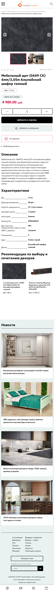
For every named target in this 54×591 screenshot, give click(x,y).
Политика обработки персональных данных (27, 579)
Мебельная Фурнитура (14, 11)
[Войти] (7, 588)
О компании (17, 537)
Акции (28, 545)
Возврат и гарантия (33, 537)
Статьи (28, 543)
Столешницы (26, 11)
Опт (14, 543)
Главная (3, 11)
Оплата (15, 545)
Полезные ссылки (33, 551)
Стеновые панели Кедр (38, 11)
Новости (29, 548)
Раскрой (15, 551)
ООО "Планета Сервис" (25, 577)
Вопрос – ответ (31, 540)
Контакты (16, 548)
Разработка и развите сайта (27, 582)
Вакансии (16, 540)
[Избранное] (33, 588)
